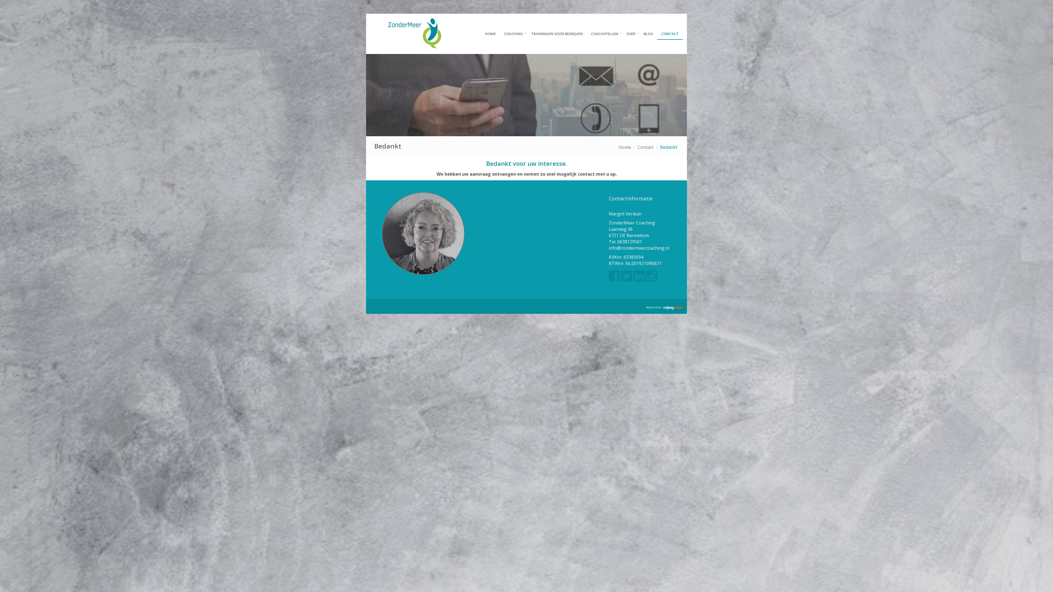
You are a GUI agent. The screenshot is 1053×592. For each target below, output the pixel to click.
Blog (648, 33)
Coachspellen (604, 33)
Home (490, 33)
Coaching (513, 33)
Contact (670, 33)
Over (630, 33)
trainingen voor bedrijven (557, 33)
